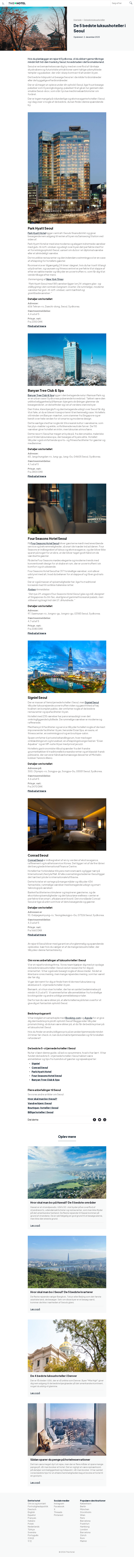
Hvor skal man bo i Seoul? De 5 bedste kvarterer (61, 1292)
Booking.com (73, 1017)
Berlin (83, 1506)
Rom (82, 1538)
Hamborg (85, 1526)
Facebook (59, 1506)
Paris (82, 1518)
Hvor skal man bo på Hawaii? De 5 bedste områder (63, 1202)
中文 (30, 1541)
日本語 (31, 1538)
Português (33, 1535)
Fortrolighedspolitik (38, 1506)
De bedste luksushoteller (94, 20)
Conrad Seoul (35, 860)
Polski (31, 1523)
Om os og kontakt (37, 1503)
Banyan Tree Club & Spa (41, 395)
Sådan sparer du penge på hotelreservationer (60, 1459)
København (85, 1503)
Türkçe (31, 1529)
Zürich (83, 1535)
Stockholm (85, 1512)
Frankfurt (84, 1523)
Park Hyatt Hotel (37, 233)
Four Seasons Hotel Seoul (45, 543)
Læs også (35, 1225)
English (31, 1512)
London (84, 1529)
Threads (58, 1512)
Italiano (31, 1520)
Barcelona (85, 1520)
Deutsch (32, 1509)
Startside (78, 20)
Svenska (32, 1532)
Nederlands (33, 1526)
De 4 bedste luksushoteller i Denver (53, 1375)
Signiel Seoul (92, 702)
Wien (82, 1515)
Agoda (88, 1017)
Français (32, 1518)
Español (32, 1515)
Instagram (59, 1503)
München (84, 1509)
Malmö (83, 1541)
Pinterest (58, 1515)
